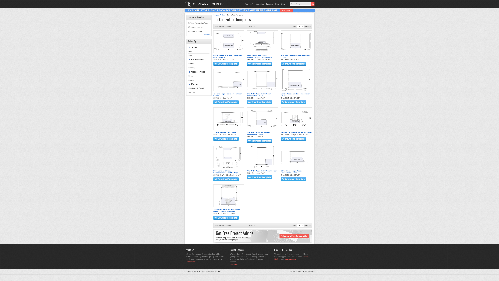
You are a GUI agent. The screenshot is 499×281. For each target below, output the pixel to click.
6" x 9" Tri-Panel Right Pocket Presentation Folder (259, 95)
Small (190, 56)
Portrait (190, 64)
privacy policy (308, 271)
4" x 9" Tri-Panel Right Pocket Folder (262, 171)
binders (277, 259)
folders (305, 257)
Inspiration (260, 4)
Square (191, 80)
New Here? (249, 4)
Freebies (269, 4)
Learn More (190, 262)
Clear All (206, 34)
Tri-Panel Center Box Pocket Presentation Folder (258, 133)
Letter (190, 51)
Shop (282, 4)
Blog (277, 4)
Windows (191, 92)
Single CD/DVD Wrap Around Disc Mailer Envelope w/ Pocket (227, 210)
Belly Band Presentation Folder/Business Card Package (259, 56)
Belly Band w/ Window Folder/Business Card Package (225, 172)
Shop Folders (286, 10)
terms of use (295, 271)
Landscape (192, 68)
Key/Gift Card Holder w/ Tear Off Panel (296, 132)
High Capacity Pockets (196, 88)
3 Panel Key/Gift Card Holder (224, 132)
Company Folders (219, 15)
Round (190, 76)
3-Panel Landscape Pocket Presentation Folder (291, 172)
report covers (290, 259)
